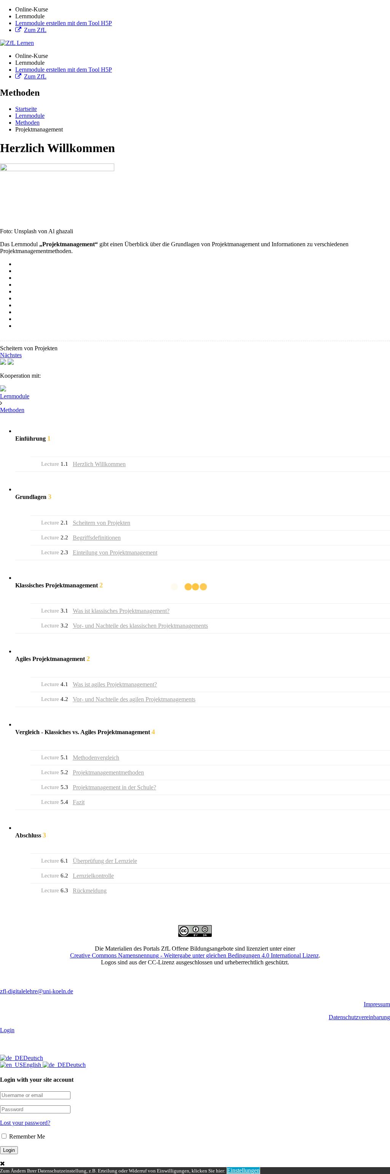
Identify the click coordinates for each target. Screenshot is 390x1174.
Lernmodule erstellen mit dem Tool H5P (63, 23)
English (33, 1065)
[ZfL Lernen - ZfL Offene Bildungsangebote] (17, 43)
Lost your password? (25, 1122)
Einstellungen (243, 1170)
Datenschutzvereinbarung (359, 1017)
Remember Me (26, 1136)
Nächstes (11, 355)
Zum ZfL (35, 30)
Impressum (377, 1004)
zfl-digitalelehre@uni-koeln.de (36, 991)
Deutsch (33, 1058)
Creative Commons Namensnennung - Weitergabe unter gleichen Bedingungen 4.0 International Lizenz (194, 955)
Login (7, 1030)
